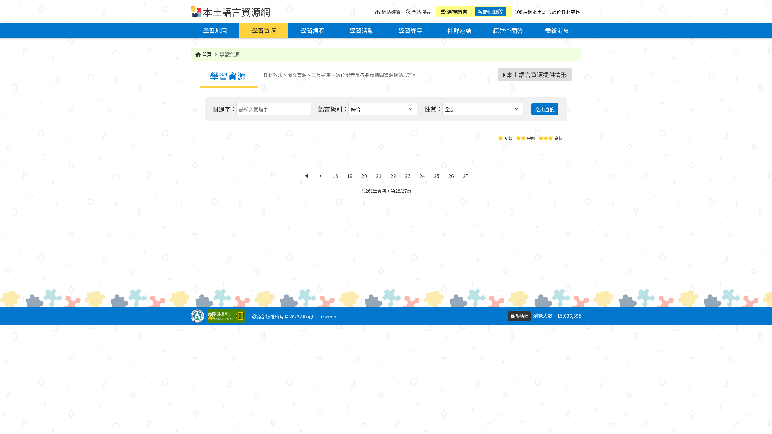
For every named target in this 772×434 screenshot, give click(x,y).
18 (335, 175)
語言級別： (333, 109)
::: (370, 10)
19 (350, 175)
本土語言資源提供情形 (536, 74)
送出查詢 (545, 109)
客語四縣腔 (490, 11)
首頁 (206, 54)
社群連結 (459, 30)
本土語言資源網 (236, 12)
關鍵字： (224, 109)
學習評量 (410, 30)
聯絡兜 (521, 316)
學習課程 (313, 30)
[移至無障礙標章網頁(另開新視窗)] (227, 316)
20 (364, 175)
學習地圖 (215, 30)
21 (378, 175)
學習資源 (264, 30)
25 (436, 175)
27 (465, 175)
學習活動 (362, 30)
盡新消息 (557, 30)
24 (422, 175)
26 (451, 175)
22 (393, 175)
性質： (433, 109)
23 (407, 175)
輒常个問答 (508, 30)
